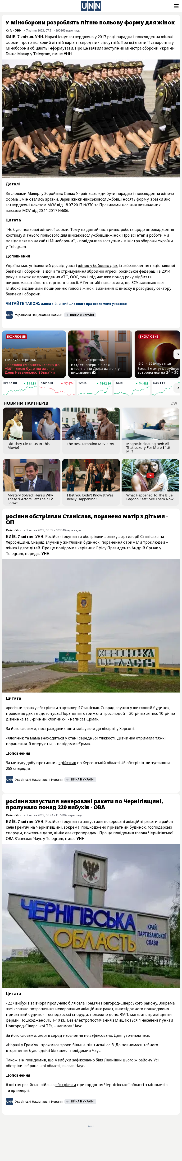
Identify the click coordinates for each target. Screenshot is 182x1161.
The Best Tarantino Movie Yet (90, 443)
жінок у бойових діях (98, 265)
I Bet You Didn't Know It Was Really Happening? (90, 497)
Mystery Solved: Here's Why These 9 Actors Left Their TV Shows (30, 499)
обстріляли (65, 1084)
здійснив (67, 762)
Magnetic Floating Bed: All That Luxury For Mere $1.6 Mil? (148, 447)
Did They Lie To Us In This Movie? (29, 445)
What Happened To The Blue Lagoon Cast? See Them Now (149, 497)
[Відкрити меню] (176, 6)
